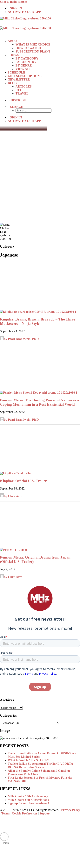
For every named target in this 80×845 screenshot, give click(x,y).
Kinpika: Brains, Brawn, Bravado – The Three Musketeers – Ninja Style (37, 321)
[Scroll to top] (4, 836)
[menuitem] (44, 8)
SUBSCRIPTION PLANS (33, 51)
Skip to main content (13, 1)
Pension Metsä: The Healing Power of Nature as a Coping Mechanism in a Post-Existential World (39, 402)
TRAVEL (22, 93)
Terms (5, 813)
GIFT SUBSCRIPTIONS (25, 76)
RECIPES (22, 90)
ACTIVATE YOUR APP (24, 11)
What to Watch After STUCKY (28, 760)
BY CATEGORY (27, 58)
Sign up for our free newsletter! (28, 803)
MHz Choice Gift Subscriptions (28, 799)
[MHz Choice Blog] (40, 26)
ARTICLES (24, 86)
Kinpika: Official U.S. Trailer (23, 481)
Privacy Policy (70, 810)
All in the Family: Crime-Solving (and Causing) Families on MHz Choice (39, 772)
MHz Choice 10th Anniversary (28, 796)
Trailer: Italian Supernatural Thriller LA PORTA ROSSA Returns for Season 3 (40, 765)
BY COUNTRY (26, 62)
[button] (17, 106)
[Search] (19, 842)
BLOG (12, 83)
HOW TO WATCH (28, 48)
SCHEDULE (16, 72)
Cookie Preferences (24, 813)
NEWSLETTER (19, 79)
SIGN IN (16, 8)
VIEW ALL (23, 69)
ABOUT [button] (13, 41)
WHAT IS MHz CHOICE (33, 44)
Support (44, 813)
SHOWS (13, 55)
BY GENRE (24, 65)
